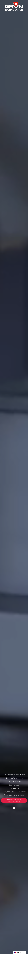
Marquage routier (14, 781)
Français (19, 952)
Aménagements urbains (14, 795)
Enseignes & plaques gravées (14, 791)
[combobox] (19, 952)
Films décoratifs (14, 788)
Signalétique (14, 785)
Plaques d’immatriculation (14, 775)
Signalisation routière (14, 778)
